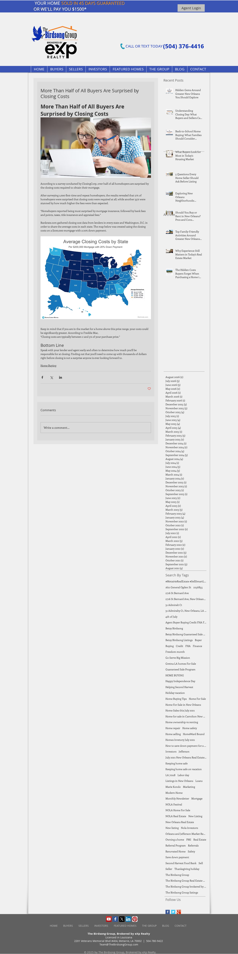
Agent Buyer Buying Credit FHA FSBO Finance (185, 622)
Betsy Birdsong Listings (179, 640)
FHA (188, 646)
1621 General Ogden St (178, 587)
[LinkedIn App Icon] (128, 919)
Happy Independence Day (180, 681)
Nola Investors (189, 828)
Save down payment (177, 857)
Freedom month (175, 651)
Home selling (173, 734)
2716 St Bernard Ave (177, 593)
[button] (128, 69)
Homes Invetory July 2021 (180, 740)
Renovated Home (175, 851)
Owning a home (174, 839)
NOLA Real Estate (175, 816)
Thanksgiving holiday (186, 869)
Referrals (193, 845)
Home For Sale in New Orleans (183, 704)
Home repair (172, 728)
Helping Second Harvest (179, 687)
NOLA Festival (173, 804)
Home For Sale (197, 698)
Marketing (189, 786)
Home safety (189, 728)
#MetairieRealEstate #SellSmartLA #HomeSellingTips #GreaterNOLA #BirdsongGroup (185, 581)
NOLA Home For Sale (177, 810)
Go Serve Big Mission (177, 657)
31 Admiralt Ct (173, 605)
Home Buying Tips (176, 698)
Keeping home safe (176, 763)
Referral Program (175, 845)
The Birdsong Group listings (181, 892)
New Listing (195, 816)
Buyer (198, 640)
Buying (169, 646)
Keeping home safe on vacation (183, 769)
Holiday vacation (175, 693)
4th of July (171, 616)
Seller (168, 869)
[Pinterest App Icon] (135, 919)
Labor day (183, 775)
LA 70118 (170, 775)
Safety (191, 851)
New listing (172, 828)
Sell (201, 863)
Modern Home (174, 792)
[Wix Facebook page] (115, 919)
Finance (197, 646)
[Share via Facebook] (42, 377)
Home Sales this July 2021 (180, 710)
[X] (122, 919)
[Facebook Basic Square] (167, 912)
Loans (198, 781)
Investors (170, 751)
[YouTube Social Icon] (109, 919)
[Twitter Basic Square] (173, 912)
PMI (188, 839)
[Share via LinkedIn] (60, 377)
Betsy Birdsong (174, 628)
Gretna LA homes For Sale (180, 663)
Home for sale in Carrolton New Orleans (185, 716)
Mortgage (196, 798)
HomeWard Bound (194, 734)
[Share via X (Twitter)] (51, 377)
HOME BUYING (174, 675)
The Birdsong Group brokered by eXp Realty (185, 886)
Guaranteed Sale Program (180, 669)
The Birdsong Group (177, 875)
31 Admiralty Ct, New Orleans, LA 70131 (185, 610)
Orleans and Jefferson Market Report (185, 833)
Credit (179, 646)
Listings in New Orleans (179, 781)
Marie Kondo (173, 786)
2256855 (198, 587)
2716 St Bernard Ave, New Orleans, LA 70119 (185, 599)
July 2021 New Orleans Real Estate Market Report (185, 757)
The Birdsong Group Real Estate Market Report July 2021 (185, 880)
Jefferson (184, 751)
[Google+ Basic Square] (179, 912)
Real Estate (199, 839)
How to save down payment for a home (185, 745)
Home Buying (48, 365)
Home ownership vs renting (181, 722)
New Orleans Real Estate (179, 822)
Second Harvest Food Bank (180, 863)
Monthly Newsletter (177, 798)
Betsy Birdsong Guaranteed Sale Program (185, 634)
